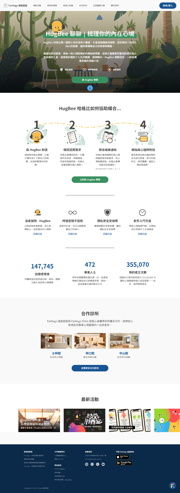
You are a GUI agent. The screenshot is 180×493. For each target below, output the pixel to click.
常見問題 (57, 472)
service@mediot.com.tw (93, 459)
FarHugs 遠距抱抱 (18, 5)
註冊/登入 (168, 5)
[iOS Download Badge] (122, 456)
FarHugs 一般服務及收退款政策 (34, 466)
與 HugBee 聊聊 (90, 80)
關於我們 (115, 5)
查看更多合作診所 (90, 368)
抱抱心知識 (68, 5)
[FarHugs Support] (172, 485)
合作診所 (83, 5)
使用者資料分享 (59, 476)
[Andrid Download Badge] (124, 463)
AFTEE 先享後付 (59, 469)
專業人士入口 (58, 459)
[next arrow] (161, 420)
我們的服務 (52, 5)
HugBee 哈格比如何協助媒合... (90, 108)
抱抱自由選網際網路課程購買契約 (35, 462)
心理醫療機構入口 (60, 455)
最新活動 (37, 5)
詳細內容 (37, 234)
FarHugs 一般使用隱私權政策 (33, 455)
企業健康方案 (99, 5)
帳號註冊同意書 (29, 459)
